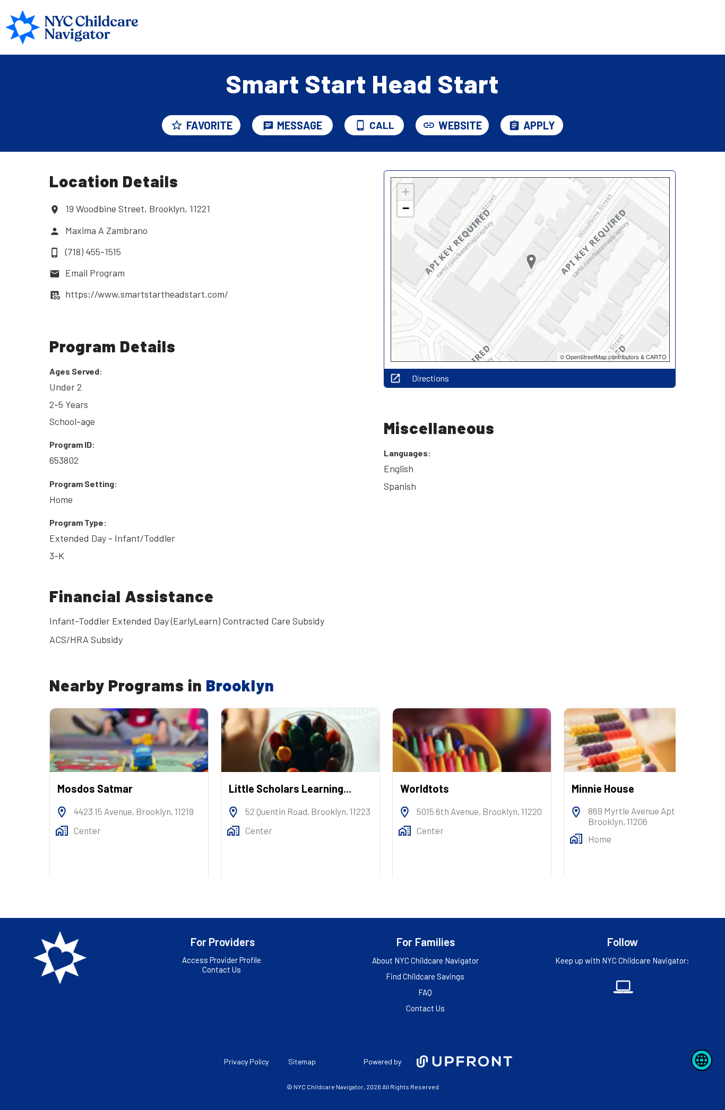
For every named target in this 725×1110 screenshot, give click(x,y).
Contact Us (221, 969)
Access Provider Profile (221, 960)
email (54, 273)
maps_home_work (61, 830)
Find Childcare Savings (425, 976)
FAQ (425, 992)
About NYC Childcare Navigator (425, 960)
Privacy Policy (246, 1061)
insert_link (428, 125)
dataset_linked (54, 295)
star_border (176, 125)
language (702, 1060)
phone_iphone (54, 252)
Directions (430, 378)
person (54, 231)
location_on (54, 209)
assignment (514, 126)
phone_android (360, 125)
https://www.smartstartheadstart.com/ (146, 294)
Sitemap (302, 1061)
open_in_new (395, 378)
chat (268, 126)
